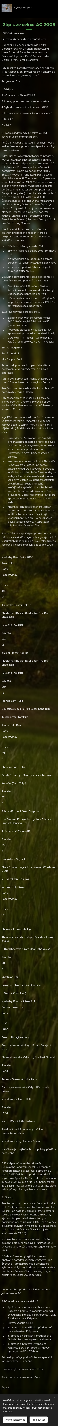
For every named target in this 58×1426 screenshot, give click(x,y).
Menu (53, 9)
